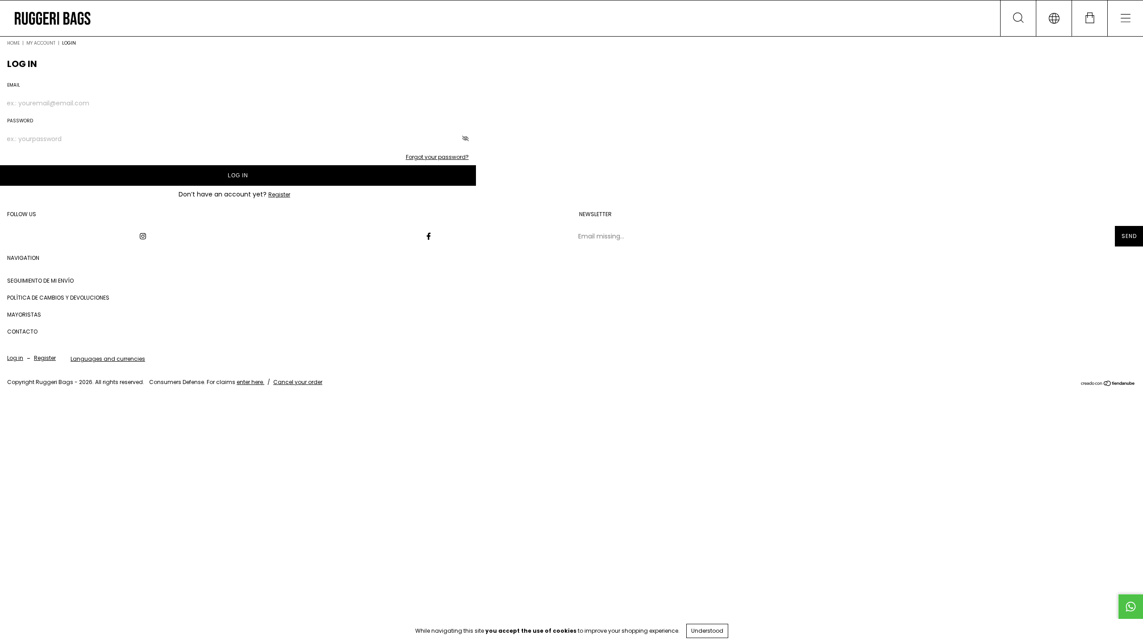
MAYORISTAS (24, 314)
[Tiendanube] (1108, 384)
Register (279, 194)
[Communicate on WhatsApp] (1130, 606)
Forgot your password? (437, 157)
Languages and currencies (108, 359)
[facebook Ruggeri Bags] (428, 236)
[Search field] (1018, 18)
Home (13, 43)
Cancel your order (297, 382)
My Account (40, 43)
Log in (238, 175)
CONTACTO (22, 331)
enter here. (250, 382)
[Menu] (1125, 18)
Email (13, 85)
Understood (707, 631)
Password (20, 120)
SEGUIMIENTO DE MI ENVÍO (40, 280)
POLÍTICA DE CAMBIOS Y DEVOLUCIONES (58, 297)
